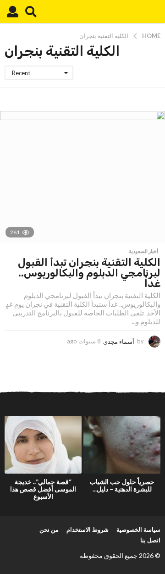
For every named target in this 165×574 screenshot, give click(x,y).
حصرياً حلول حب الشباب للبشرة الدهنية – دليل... (122, 485)
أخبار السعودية (143, 251)
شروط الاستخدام (87, 529)
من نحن (49, 529)
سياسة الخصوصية (138, 529)
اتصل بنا (150, 540)
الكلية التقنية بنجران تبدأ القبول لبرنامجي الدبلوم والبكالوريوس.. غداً (89, 273)
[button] (31, 11)
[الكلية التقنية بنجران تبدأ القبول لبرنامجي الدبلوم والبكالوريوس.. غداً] (82, 177)
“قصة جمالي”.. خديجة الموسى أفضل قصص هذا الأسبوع (43, 489)
